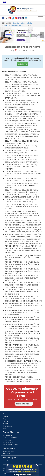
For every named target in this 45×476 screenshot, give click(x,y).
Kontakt (5, 428)
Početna (5, 414)
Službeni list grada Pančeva (14, 25)
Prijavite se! (22, 64)
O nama (5, 416)
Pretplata (6, 421)
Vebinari (5, 424)
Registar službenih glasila (22, 23)
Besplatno (6, 419)
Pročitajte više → (24, 403)
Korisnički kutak (7, 426)
